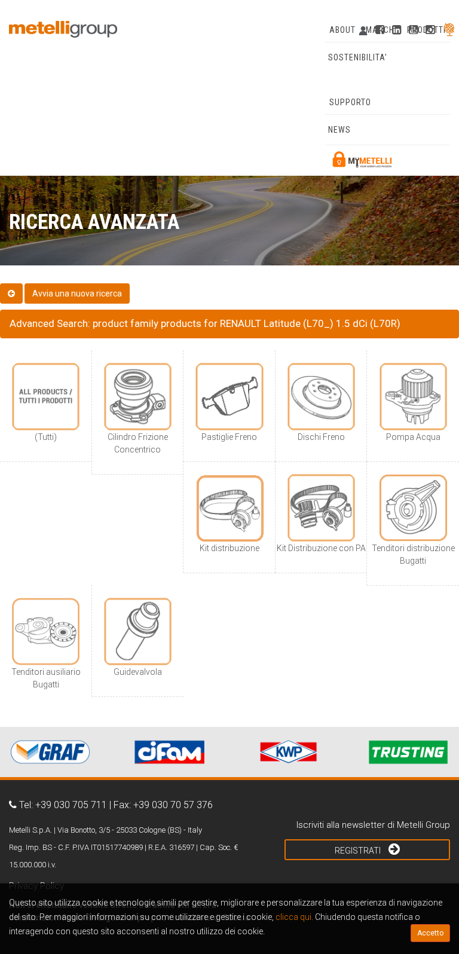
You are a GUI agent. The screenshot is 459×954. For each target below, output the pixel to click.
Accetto (430, 933)
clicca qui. (294, 917)
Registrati (358, 850)
